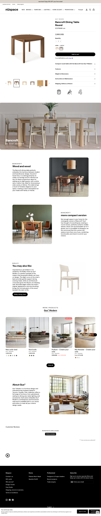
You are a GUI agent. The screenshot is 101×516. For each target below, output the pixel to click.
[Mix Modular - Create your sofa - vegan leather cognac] (75, 357)
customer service (6, 4)
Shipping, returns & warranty (15, 490)
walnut (61, 48)
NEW (23, 10)
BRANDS (29, 10)
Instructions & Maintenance (64, 79)
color (59, 45)
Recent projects (52, 479)
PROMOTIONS (69, 10)
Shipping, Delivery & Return (63, 83)
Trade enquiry (51, 482)
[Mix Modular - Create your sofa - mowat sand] (77, 357)
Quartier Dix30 (33, 479)
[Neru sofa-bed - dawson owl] (14, 355)
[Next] (95, 334)
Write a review (50, 434)
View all (50, 365)
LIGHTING (47, 10)
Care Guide (9, 487)
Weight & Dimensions (62, 74)
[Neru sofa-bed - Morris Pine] (10, 355)
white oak (57, 48)
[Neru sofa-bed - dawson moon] (12, 355)
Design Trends (10, 484)
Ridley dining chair (20, 294)
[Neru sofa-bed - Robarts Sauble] (6, 355)
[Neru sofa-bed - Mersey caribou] (8, 355)
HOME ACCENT (57, 10)
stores (13, 4)
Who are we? (10, 482)
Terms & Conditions (12, 493)
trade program (20, 4)
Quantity (58, 38)
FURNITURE (37, 10)
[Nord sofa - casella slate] (31, 355)
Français (80, 9)
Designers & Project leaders (56, 476)
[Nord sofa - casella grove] (29, 355)
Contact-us (9, 476)
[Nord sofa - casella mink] (33, 355)
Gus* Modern (59, 19)
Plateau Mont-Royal (35, 476)
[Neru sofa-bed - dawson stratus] (16, 355)
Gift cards (9, 479)
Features (58, 69)
